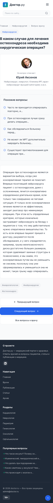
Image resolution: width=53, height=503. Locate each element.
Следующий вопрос (24, 311)
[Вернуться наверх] (48, 498)
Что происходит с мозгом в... (19, 472)
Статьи (6, 393)
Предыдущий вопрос (28, 302)
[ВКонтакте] (5, 363)
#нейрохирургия (31, 285)
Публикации (9, 387)
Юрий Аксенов (26, 77)
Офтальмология (10, 439)
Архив (6, 398)
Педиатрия (8, 423)
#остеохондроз (9, 291)
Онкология (8, 434)
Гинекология (9, 428)
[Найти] (46, 13)
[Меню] (47, 5)
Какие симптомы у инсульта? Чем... (22, 468)
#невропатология (10, 285)
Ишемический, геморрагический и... (22, 458)
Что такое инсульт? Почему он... (20, 453)
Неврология (8, 418)
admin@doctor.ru (11, 491)
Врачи (6, 382)
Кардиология (9, 413)
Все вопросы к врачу (26, 320)
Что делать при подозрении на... (20, 463)
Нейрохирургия (19, 26)
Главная (4, 26)
